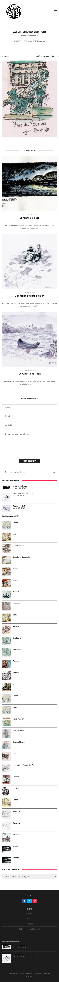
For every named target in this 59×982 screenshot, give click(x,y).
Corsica (16, 788)
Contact (29, 924)
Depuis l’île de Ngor (30, 374)
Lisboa (15, 800)
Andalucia (16, 673)
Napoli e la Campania (21, 557)
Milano (15, 580)
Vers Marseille (18, 731)
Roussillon (17, 823)
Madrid (15, 684)
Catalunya (17, 638)
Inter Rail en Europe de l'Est (23, 765)
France (15, 696)
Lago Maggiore (18, 546)
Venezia (16, 592)
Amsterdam (17, 811)
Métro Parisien (18, 719)
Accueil (29, 919)
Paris (15, 707)
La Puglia (16, 603)
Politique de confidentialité (29, 929)
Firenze (15, 569)
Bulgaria (16, 626)
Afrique (15, 846)
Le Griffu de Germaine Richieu (46, 56)
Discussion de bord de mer (29, 296)
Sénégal (16, 858)
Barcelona (17, 650)
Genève (16, 777)
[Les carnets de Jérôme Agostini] (13, 11)
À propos (29, 913)
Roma (15, 615)
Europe (17, 41)
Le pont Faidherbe (29, 218)
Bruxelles (16, 835)
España (16, 661)
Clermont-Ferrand (19, 742)
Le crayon (5, 56)
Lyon (25, 41)
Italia (14, 534)
